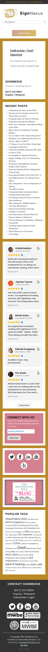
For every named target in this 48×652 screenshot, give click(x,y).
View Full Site (24, 649)
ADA (24, 518)
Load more (24, 405)
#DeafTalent (13, 518)
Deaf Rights (34, 561)
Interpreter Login (24, 597)
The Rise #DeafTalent (18, 206)
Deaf (21, 547)
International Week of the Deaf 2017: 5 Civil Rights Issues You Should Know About (25, 178)
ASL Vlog (19, 540)
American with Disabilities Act (14, 532)
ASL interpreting (31, 537)
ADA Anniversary (32, 519)
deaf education (24, 555)
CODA (16, 543)
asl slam (12, 540)
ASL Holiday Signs (11, 535)
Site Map (24, 645)
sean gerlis (11, 570)
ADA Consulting (18, 525)
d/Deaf (15, 548)
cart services (27, 540)
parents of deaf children (33, 567)
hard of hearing (15, 564)
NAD (24, 567)
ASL (27, 531)
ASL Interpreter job (16, 537)
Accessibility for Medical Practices (23, 155)
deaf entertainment (24, 561)
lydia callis (37, 564)
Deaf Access (31, 548)
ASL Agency (35, 532)
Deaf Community (32, 551)
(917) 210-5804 (13, 91)
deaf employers (21, 558)
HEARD (27, 564)
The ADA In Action (16, 189)
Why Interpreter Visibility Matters (22, 203)
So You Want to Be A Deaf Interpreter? (25, 136)
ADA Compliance (15, 522)
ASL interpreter (25, 534)
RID (6, 570)
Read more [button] (13, 271)
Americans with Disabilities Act (27, 528)
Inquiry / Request (15, 94)
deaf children (20, 551)
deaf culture (12, 554)
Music (19, 567)
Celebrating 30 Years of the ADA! (22, 110)
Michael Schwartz (11, 567)
